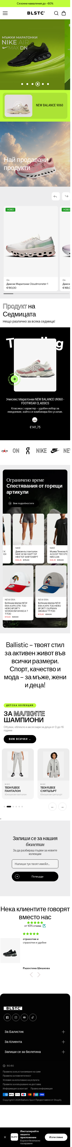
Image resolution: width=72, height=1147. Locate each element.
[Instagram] (16, 1017)
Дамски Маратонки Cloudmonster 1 (27, 284)
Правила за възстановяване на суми (22, 1071)
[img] (35, 922)
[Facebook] (7, 1017)
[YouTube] (24, 1017)
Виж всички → (20, 739)
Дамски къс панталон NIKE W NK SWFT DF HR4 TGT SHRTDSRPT (39, 554)
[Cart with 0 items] (63, 13)
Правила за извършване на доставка (22, 1084)
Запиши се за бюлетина (23, 1052)
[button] (63, 13)
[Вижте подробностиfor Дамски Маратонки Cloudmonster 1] (31, 241)
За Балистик (14, 1032)
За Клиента (13, 1042)
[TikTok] (33, 1017)
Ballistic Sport (28, 1099)
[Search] (56, 13)
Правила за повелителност (17, 1075)
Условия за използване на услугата (21, 1080)
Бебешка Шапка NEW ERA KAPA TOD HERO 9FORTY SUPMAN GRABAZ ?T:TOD (37, 607)
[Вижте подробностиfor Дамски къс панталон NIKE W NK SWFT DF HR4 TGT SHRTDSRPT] (40, 529)
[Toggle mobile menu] (12, 13)
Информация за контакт (15, 1088)
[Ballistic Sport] (35, 13)
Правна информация (42, 1088)
